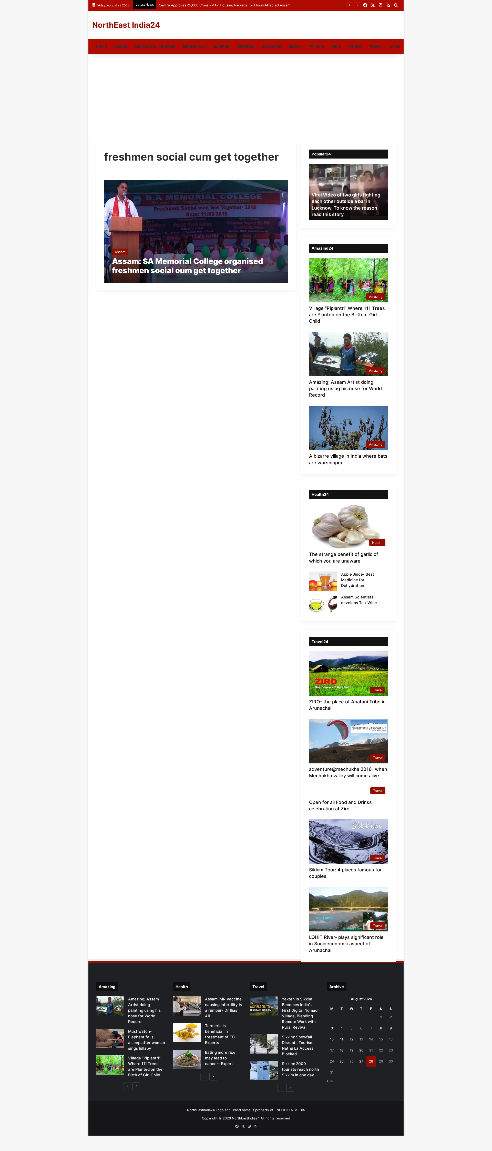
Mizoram (245, 46)
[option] (348, 192)
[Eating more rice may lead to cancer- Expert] (187, 1059)
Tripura (316, 46)
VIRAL (395, 46)
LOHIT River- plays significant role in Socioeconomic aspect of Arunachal (346, 943)
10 (332, 1039)
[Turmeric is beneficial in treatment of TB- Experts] (187, 1032)
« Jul (330, 1081)
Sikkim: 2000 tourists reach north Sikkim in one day (300, 1069)
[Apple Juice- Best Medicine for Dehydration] (323, 581)
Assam (120, 46)
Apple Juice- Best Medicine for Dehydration (357, 580)
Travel (376, 46)
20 (361, 1050)
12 (351, 1039)
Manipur (221, 46)
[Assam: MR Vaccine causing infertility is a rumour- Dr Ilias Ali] (187, 1006)
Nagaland (271, 46)
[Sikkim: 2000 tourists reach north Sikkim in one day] (264, 1070)
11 (341, 1039)
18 (341, 1050)
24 (332, 1061)
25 (342, 1061)
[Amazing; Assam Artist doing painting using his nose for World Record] (110, 1006)
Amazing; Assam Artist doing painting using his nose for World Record (345, 388)
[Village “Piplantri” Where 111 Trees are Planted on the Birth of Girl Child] (110, 1065)
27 (361, 1061)
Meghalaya (194, 46)
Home (101, 46)
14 (371, 1039)
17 (332, 1050)
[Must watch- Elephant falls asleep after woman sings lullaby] (110, 1038)
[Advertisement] (246, 98)
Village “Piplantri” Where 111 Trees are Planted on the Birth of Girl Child (347, 315)
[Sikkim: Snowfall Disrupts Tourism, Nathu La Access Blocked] (264, 1044)
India (336, 46)
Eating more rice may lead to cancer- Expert (220, 1058)
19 (351, 1050)
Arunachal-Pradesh (155, 46)
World (355, 46)
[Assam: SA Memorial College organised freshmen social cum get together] (196, 231)
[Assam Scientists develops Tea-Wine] (323, 604)
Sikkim (295, 46)
